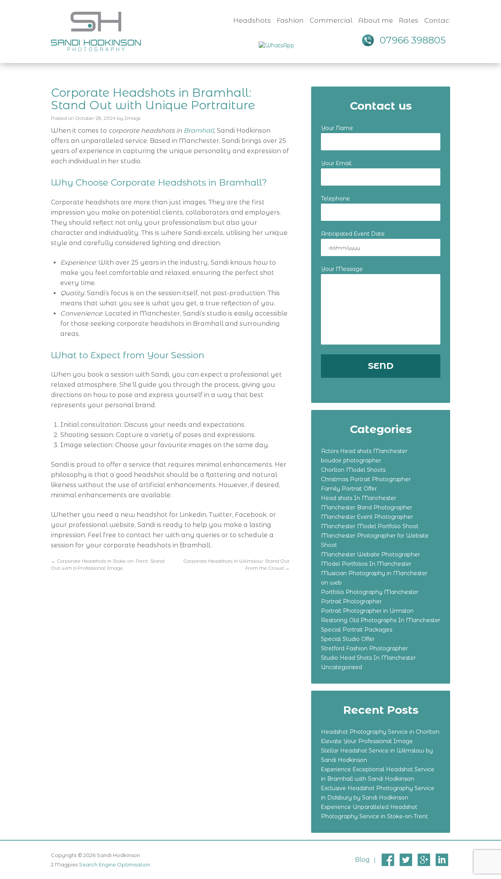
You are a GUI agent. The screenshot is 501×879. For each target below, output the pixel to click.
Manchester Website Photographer (370, 554)
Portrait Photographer (351, 601)
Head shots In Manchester (358, 498)
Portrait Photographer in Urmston (367, 610)
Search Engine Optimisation (114, 864)
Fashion (290, 20)
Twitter (406, 860)
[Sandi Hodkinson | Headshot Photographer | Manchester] (96, 30)
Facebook (388, 860)
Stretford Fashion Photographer (364, 648)
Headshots (252, 20)
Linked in (442, 860)
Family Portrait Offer (349, 488)
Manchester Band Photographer (366, 507)
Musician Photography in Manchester (374, 573)
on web (331, 582)
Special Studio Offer (348, 639)
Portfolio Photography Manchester (369, 592)
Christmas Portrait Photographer (366, 479)
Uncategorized (341, 667)
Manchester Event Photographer (367, 516)
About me (375, 20)
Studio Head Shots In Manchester (368, 657)
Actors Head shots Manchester (364, 451)
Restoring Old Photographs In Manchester (380, 620)
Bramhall (199, 130)
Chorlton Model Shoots (353, 469)
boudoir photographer (351, 460)
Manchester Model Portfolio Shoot (369, 526)
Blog (362, 859)
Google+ (424, 860)
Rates (408, 20)
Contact (438, 20)
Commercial (331, 20)
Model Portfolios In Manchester (366, 563)
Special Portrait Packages (356, 629)
